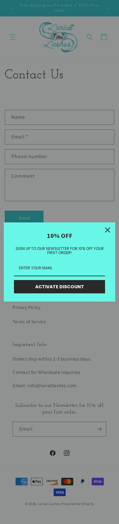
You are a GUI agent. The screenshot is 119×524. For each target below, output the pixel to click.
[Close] (107, 230)
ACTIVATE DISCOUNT (59, 287)
